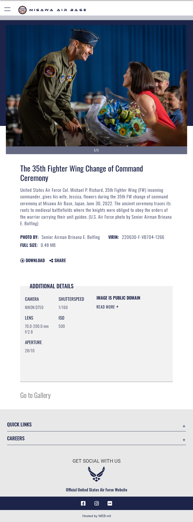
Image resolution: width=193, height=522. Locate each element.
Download (34, 260)
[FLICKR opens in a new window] (109, 503)
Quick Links (19, 424)
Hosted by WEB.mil (96, 516)
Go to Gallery (35, 395)
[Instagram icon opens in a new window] (96, 503)
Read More (106, 307)
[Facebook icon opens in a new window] (83, 503)
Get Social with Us (96, 461)
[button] (7, 10)
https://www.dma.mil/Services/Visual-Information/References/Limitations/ (125, 366)
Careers (15, 438)
